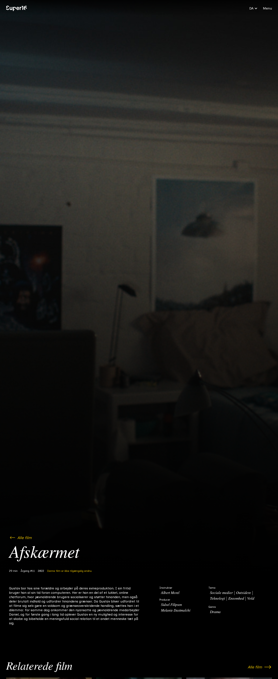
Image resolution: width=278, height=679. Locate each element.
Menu (267, 8)
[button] (253, 8)
